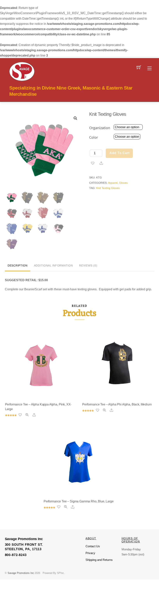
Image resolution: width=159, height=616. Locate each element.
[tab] (17, 265)
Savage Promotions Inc (21, 573)
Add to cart (120, 153)
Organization (99, 127)
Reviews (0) (88, 265)
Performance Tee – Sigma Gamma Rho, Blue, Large (79, 501)
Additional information (53, 265)
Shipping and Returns (99, 559)
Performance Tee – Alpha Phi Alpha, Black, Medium (116, 404)
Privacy (90, 553)
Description (18, 265)
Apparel (113, 182)
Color (93, 137)
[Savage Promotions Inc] (22, 71)
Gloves (123, 182)
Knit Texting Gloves (108, 188)
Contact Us (93, 546)
